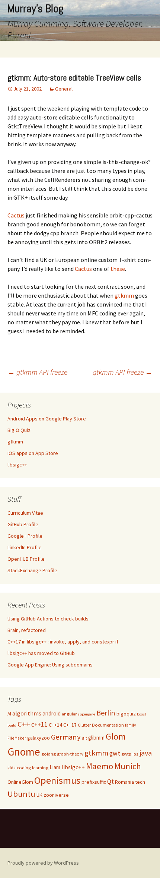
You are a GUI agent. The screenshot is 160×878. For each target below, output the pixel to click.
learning (40, 767)
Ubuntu (21, 794)
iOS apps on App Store (32, 453)
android (51, 713)
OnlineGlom (20, 782)
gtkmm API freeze (37, 372)
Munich (127, 766)
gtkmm (124, 295)
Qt (110, 781)
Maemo (99, 766)
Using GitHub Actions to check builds (48, 618)
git (84, 738)
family (130, 725)
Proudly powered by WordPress (43, 862)
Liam (54, 767)
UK (39, 795)
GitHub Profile (22, 524)
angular (69, 714)
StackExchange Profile (32, 570)
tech (140, 782)
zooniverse (56, 795)
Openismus (57, 780)
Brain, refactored (26, 630)
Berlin (105, 712)
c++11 (39, 724)
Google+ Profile (24, 536)
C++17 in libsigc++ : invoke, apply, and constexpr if (62, 641)
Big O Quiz (19, 430)
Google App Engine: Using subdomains (50, 664)
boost (141, 714)
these (118, 268)
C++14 (55, 724)
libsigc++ (17, 464)
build (11, 725)
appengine (86, 714)
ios (135, 754)
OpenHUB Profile (26, 559)
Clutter (84, 725)
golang (48, 754)
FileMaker (16, 738)
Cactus (16, 215)
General (64, 88)
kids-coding (19, 767)
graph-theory (70, 754)
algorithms (26, 713)
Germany (66, 737)
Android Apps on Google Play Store (46, 418)
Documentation (108, 725)
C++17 (70, 725)
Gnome (23, 752)
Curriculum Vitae (25, 513)
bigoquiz (126, 713)
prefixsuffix (93, 782)
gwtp (126, 754)
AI (9, 714)
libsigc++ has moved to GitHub (41, 653)
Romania (124, 782)
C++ (23, 724)
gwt (114, 753)
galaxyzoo (38, 737)
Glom (116, 736)
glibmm (96, 737)
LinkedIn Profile (24, 547)
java (146, 752)
